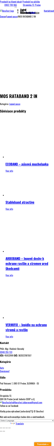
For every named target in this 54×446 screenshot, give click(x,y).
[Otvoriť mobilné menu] (16, 7)
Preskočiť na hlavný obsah (11, 1)
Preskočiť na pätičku (31, 1)
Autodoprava (25, 12)
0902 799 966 (10, 5)
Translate (20, 423)
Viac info (9, 171)
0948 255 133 (6, 352)
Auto (2, 368)
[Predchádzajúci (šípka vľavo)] (1, 431)
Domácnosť (4, 371)
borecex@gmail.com (33, 402)
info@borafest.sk (17, 402)
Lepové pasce (12, 16)
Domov (3, 16)
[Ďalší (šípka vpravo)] (4, 431)
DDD (22, 11)
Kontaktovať (49, 11)
